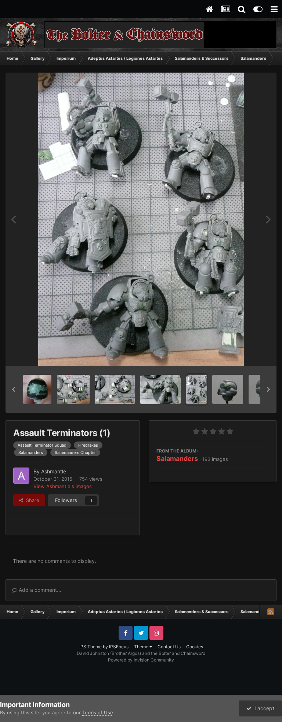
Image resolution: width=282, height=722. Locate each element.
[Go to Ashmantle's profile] (21, 476)
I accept (263, 708)
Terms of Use (97, 712)
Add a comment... (39, 590)
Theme (141, 646)
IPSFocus (119, 646)
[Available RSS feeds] (270, 612)
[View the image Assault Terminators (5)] (37, 389)
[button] (14, 389)
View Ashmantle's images (62, 486)
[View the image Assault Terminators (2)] (160, 389)
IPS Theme (90, 646)
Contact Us (169, 646)
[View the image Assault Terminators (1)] (196, 389)
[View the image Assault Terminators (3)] (115, 389)
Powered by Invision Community (141, 660)
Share (31, 500)
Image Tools (246, 353)
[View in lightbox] (141, 219)
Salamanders (177, 458)
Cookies (194, 646)
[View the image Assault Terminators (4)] (73, 389)
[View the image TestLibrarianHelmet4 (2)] (227, 389)
